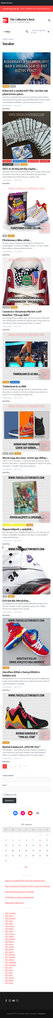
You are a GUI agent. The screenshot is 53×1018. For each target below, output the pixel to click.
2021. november (10, 957)
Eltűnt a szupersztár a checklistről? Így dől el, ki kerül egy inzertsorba (27, 886)
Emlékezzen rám (10, 795)
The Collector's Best (22, 19)
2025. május (9, 921)
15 (40, 845)
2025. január (9, 931)
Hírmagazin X (42, 1014)
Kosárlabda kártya (19, 525)
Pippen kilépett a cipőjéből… (17, 529)
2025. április (9, 923)
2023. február (9, 942)
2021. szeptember (10, 962)
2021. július (8, 967)
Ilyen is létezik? (33, 161)
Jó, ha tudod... (44, 161)
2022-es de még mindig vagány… (19, 168)
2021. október (9, 960)
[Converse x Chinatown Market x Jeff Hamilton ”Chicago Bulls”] (26, 281)
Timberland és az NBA (14, 386)
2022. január (9, 952)
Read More (6, 109)
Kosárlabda (7, 525)
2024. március (9, 934)
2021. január (9, 983)
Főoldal (4, 39)
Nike (4, 236)
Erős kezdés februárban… (16, 600)
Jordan (13, 86)
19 (19, 850)
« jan (25, 867)
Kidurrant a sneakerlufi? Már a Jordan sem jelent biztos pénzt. (25, 881)
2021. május (9, 973)
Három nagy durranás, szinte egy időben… (25, 457)
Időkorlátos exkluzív (19, 161)
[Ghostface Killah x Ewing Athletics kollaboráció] (26, 642)
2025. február (9, 929)
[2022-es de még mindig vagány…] (26, 135)
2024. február (9, 936)
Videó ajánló (15, 382)
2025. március (9, 926)
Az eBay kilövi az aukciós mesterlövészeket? (19, 897)
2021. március (9, 978)
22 (40, 850)
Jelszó (4, 785)
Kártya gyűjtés (8, 164)
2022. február (9, 949)
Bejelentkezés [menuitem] (6, 3)
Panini (17, 164)
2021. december (10, 954)
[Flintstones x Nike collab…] (26, 210)
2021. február (9, 980)
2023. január (9, 944)
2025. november (10, 918)
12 (19, 845)
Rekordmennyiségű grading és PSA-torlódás (19, 892)
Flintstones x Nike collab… (16, 240)
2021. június (9, 970)
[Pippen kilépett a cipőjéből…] (26, 499)
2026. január (9, 916)
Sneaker (6, 86)
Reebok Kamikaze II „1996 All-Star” (21, 746)
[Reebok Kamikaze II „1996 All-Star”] (26, 717)
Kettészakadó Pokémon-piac (14, 903)
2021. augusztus (10, 965)
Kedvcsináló (7, 161)
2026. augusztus (10, 913)
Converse (6, 307)
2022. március (9, 947)
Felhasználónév (8, 775)
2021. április (9, 975)
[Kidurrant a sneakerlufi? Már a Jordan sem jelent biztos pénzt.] (26, 68)
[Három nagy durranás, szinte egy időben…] (26, 428)
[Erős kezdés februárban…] (26, 570)
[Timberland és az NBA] (26, 356)
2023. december (10, 939)
